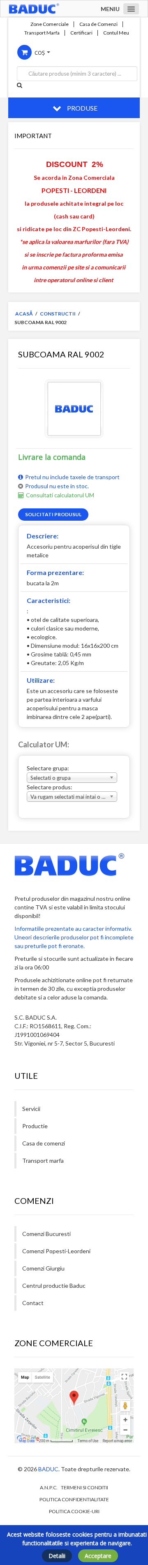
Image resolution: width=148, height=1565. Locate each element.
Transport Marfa (42, 33)
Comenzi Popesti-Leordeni (56, 1250)
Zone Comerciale (49, 24)
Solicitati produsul (53, 514)
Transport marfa (43, 1160)
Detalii (57, 1556)
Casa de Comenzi (98, 24)
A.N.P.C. (49, 1487)
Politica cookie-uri (74, 1511)
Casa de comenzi (43, 1143)
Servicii (31, 1108)
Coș (39, 52)
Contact (33, 1302)
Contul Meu (116, 33)
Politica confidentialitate (74, 1499)
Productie (35, 1125)
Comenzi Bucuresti (46, 1233)
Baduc (48, 1468)
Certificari (81, 33)
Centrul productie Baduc (54, 1285)
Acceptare (98, 1556)
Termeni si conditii (84, 1487)
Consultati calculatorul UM (60, 495)
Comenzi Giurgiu (43, 1268)
